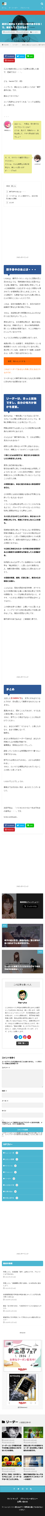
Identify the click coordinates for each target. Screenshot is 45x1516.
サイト (4, 1110)
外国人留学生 (11, 1198)
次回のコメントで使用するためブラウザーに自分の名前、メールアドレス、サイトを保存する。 (22, 1123)
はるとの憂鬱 (11, 1159)
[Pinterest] (9, 60)
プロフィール (24, 8)
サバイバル (10, 1166)
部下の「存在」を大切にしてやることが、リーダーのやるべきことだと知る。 (11, 1477)
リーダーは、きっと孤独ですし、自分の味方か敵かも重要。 (22, 197)
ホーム (4, 8)
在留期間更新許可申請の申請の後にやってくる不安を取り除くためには (22, 1296)
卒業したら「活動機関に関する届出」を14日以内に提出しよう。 (22, 1284)
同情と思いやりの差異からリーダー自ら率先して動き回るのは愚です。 (33, 1448)
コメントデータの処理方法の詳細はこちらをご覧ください (22, 1135)
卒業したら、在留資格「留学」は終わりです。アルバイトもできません (22, 1273)
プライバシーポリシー (29, 1499)
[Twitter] (20, 56)
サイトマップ (12, 1499)
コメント (6, 1067)
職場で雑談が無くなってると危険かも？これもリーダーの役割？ (33, 1477)
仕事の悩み (10, 1191)
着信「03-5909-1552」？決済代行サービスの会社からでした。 (22, 1307)
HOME (6, 45)
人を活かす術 (11, 1185)
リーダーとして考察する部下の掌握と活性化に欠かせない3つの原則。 (11, 1448)
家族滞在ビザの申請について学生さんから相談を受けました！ (22, 1318)
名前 (4, 1091)
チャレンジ (10, 1172)
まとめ (10, 202)
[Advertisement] (22, 232)
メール (5, 1100)
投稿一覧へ (22, 1043)
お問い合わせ (22, 1501)
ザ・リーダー (13, 8)
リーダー (35, 32)
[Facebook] (9, 56)
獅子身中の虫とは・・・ (16, 192)
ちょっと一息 (11, 1153)
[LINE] (30, 56)
